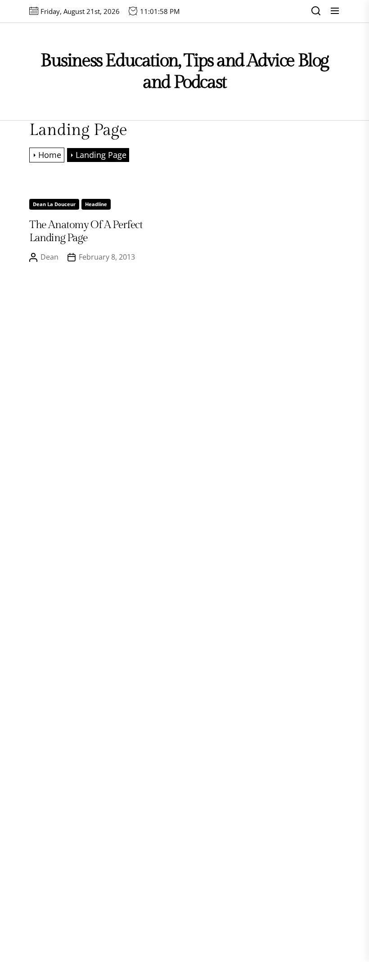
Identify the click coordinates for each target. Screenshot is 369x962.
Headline (96, 204)
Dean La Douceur (54, 204)
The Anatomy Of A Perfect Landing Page (85, 231)
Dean (49, 257)
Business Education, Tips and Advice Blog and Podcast (184, 71)
